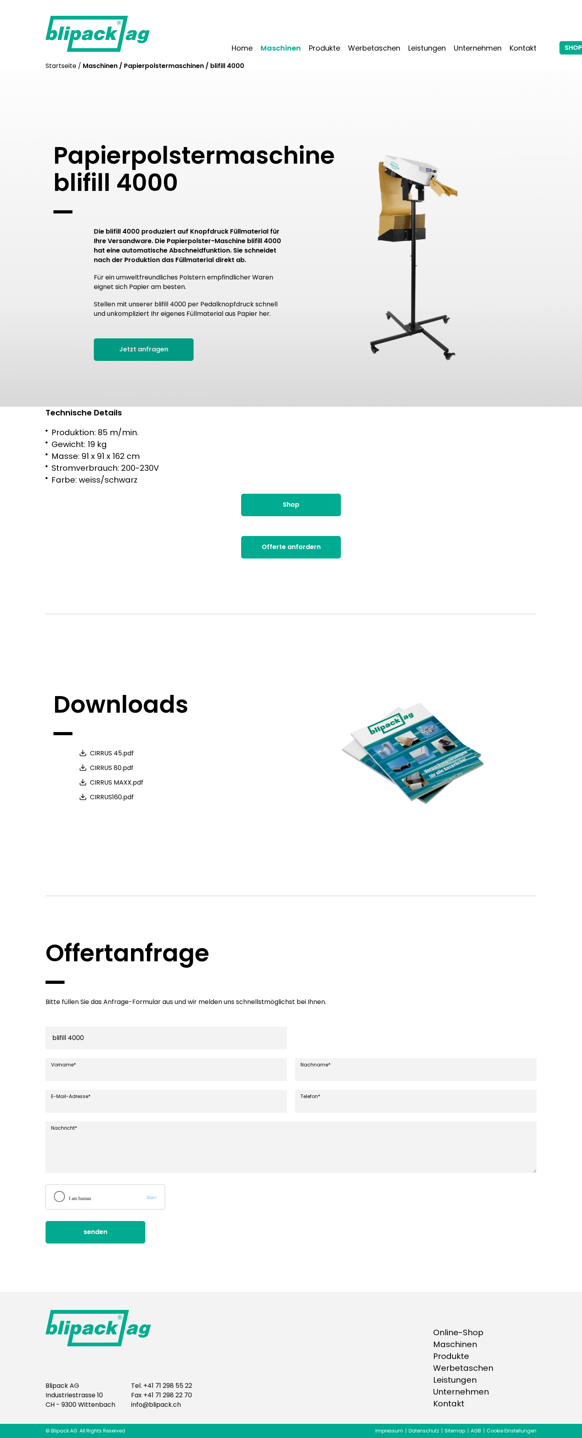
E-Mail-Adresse (71, 1096)
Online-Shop (458, 1332)
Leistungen (427, 48)
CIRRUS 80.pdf (111, 768)
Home (242, 48)
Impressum (389, 1430)
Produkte (324, 48)
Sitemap (455, 1430)
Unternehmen (478, 48)
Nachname (316, 1065)
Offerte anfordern (291, 546)
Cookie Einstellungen (511, 1430)
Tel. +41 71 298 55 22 (161, 1385)
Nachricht (64, 1128)
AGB (476, 1430)
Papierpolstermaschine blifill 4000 (194, 169)
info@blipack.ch (156, 1404)
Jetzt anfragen (143, 349)
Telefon (310, 1096)
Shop (291, 504)
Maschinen (281, 48)
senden (95, 1231)
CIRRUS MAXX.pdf (116, 782)
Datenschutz (424, 1430)
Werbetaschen (374, 48)
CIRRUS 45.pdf (112, 753)
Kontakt (523, 48)
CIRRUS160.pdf (112, 797)
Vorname (63, 1065)
